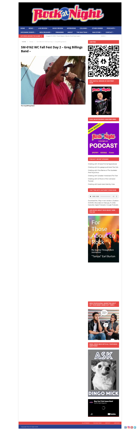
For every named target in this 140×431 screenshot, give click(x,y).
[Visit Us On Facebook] (125, 428)
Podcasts (111, 28)
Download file (92, 201)
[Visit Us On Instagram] (128, 428)
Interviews (71, 28)
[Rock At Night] (70, 25)
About (70, 32)
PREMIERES (60, 32)
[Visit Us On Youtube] (131, 428)
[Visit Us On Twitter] (134, 428)
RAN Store (96, 32)
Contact (109, 32)
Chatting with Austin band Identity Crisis (101, 184)
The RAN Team (82, 32)
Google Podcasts (112, 205)
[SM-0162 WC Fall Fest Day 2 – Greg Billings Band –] (53, 103)
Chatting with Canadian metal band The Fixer (103, 176)
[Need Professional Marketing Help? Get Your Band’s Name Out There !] (103, 339)
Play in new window (105, 201)
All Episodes (85, 423)
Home (22, 28)
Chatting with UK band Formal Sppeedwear (102, 164)
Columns (83, 28)
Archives (117, 423)
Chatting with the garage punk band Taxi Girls (103, 167)
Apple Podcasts (100, 205)
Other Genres (97, 28)
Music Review (57, 28)
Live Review (42, 28)
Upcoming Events (27, 32)
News (31, 28)
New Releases (45, 32)
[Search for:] (109, 36)
